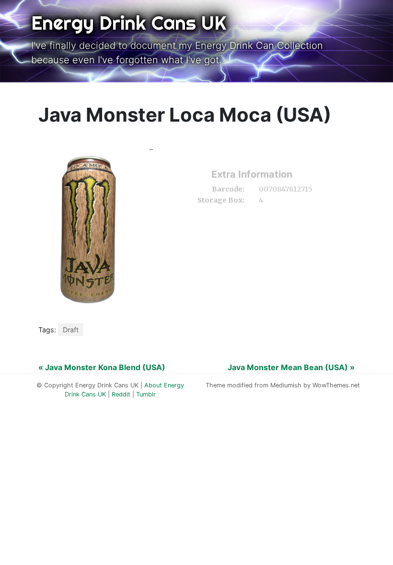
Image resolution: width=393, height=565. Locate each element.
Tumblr (146, 394)
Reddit (121, 394)
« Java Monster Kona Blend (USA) (101, 367)
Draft (71, 330)
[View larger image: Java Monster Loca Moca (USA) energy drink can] (86, 227)
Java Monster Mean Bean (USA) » (291, 367)
